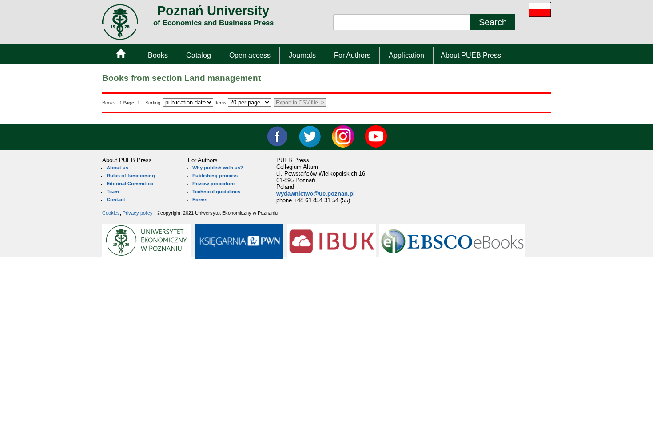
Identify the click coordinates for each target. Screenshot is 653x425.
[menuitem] (120, 55)
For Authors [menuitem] (352, 55)
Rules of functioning (131, 175)
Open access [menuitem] (250, 55)
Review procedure (213, 183)
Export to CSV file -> (300, 103)
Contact (116, 199)
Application (406, 55)
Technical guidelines (216, 191)
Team (113, 191)
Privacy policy (138, 213)
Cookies (111, 213)
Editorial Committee (130, 183)
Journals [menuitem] (302, 55)
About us (117, 167)
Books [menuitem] (158, 55)
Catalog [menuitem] (198, 55)
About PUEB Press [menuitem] (471, 55)
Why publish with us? (217, 167)
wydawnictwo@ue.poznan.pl (315, 193)
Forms (199, 199)
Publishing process (215, 175)
